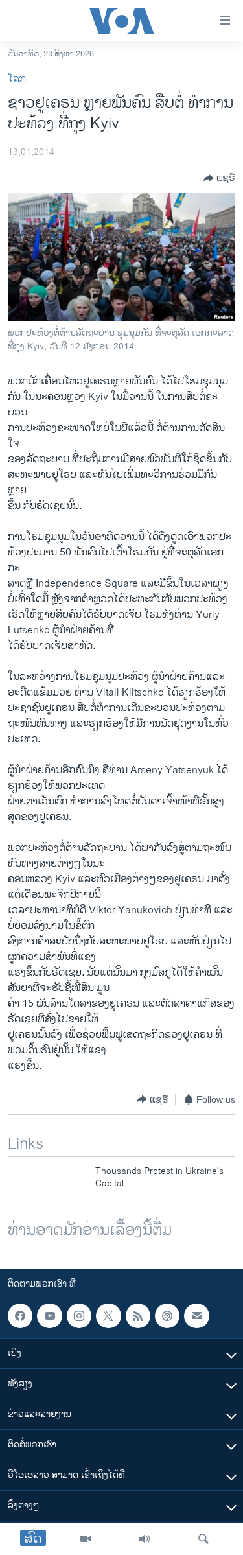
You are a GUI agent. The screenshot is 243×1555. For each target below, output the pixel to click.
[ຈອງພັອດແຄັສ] (196, 1316)
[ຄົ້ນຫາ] (203, 1539)
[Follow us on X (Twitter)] (108, 1316)
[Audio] (144, 1539)
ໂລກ (17, 79)
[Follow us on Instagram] (79, 1316)
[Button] (219, 178)
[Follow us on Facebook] (20, 1316)
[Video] (85, 1539)
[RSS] (138, 1316)
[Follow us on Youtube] (49, 1316)
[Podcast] (167, 1316)
